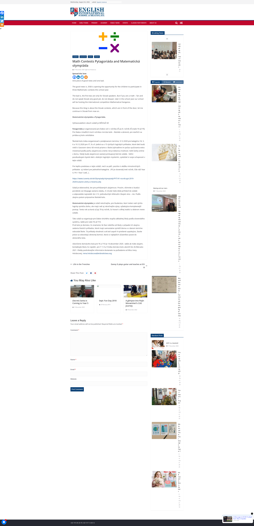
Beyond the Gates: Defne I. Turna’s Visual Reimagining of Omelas (179, 297)
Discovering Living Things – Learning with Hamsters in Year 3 (179, 107)
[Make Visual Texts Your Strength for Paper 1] (164, 445)
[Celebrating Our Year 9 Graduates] (164, 50)
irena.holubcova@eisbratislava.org (97, 253)
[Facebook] (74, 77)
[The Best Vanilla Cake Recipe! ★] (164, 152)
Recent (168, 82)
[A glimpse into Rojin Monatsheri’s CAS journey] (135, 286)
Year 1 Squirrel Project (179, 396)
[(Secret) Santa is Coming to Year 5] (82, 286)
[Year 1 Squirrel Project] (164, 404)
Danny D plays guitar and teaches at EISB (128, 266)
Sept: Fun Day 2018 (107, 300)
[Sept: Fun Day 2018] (109, 286)
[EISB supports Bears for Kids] (164, 489)
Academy (104, 23)
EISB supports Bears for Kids (179, 482)
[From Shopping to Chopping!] (164, 368)
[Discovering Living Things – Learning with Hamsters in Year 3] (164, 93)
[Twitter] (82, 77)
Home (74, 23)
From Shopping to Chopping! (179, 362)
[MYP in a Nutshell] (158, 344)
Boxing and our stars (160, 188)
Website (73, 379)
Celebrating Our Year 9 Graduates (108, 2)
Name (73, 359)
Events (125, 23)
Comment (74, 330)
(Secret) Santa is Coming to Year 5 (80, 302)
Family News (115, 23)
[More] (86, 77)
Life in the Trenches (81, 264)
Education (83, 56)
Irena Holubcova (91, 69)
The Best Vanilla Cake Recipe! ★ (179, 158)
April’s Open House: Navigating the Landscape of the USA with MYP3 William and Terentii (179, 229)
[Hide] (1, 29)
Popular (157, 82)
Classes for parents (138, 23)
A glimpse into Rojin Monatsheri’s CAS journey (135, 303)
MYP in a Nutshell (172, 343)
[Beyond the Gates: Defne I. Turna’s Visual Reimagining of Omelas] (164, 284)
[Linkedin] (78, 77)
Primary (94, 23)
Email (73, 369)
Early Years (83, 23)
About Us (153, 23)
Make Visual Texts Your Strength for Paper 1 (179, 437)
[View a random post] (181, 22)
